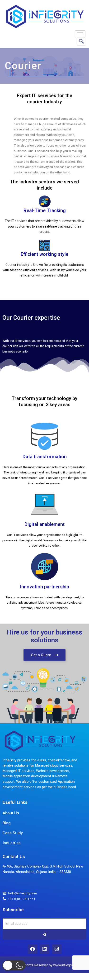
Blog (7, 822)
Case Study (13, 832)
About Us (11, 813)
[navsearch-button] (81, 41)
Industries (12, 842)
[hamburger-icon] (80, 33)
